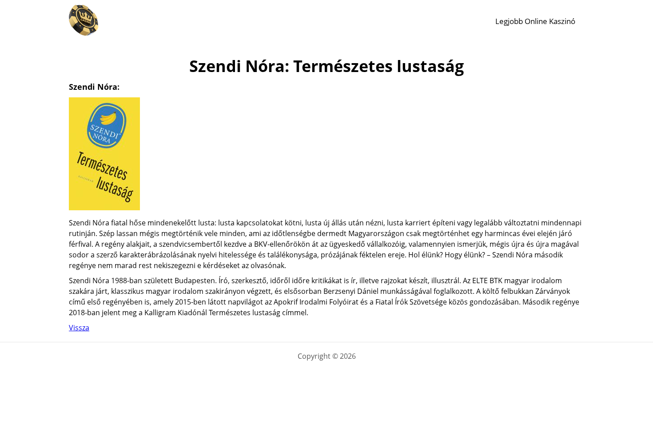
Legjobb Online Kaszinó (535, 21)
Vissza (79, 328)
